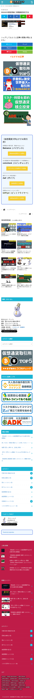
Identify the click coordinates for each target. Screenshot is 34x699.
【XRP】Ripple (14, 685)
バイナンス (16, 327)
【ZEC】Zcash (22, 685)
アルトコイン (5, 687)
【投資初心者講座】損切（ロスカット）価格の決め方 (16, 459)
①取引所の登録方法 (8, 473)
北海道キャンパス (8, 501)
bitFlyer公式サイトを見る (17, 198)
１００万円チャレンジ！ (9, 506)
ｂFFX (20, 689)
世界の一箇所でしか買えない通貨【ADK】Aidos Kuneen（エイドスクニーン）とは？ (21, 562)
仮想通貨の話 (6, 492)
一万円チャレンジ (21, 687)
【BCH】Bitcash (21, 676)
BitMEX (22, 327)
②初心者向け (6, 478)
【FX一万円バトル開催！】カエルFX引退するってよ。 (16, 453)
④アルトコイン (7, 487)
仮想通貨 (28, 687)
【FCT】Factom (14, 680)
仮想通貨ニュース (8, 496)
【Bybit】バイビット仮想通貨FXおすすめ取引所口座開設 (16, 437)
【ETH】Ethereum (6, 680)
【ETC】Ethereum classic (23, 678)
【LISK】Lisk (22, 680)
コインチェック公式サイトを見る (17, 168)
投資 (7, 689)
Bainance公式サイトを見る (17, 153)
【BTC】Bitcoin (5, 678)
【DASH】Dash (13, 678)
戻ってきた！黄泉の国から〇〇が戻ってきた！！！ (16, 442)
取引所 (3, 689)
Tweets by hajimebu (8, 532)
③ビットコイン (7, 482)
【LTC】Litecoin (5, 682)
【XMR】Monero (5, 685)
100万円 (3, 676)
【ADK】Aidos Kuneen (12, 676)
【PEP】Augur (13, 682)
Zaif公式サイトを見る (17, 183)
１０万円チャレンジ (13, 689)
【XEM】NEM (21, 682)
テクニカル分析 (12, 687)
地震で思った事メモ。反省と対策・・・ (13, 447)
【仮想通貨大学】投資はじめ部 (16, 696)
